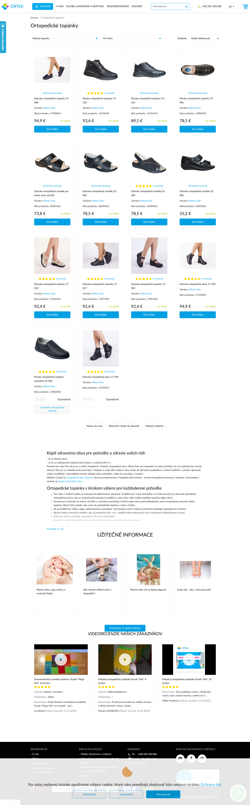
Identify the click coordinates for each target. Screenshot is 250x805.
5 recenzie (109, 279)
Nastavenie (126, 794)
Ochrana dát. (211, 785)
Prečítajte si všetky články (125, 628)
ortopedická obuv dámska (79, 477)
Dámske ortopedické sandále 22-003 (197, 193)
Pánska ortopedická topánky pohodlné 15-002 (49, 379)
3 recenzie (61, 279)
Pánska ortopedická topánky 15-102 (99, 100)
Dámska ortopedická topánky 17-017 (100, 286)
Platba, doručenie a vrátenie (85, 6)
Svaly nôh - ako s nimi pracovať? (194, 590)
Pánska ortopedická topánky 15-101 (148, 100)
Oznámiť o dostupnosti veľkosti (52, 409)
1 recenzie (109, 93)
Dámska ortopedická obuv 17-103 (197, 284)
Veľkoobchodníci (117, 6)
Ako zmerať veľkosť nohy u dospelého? (98, 592)
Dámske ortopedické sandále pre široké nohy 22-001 (51, 193)
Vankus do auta (94, 426)
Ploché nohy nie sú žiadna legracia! (148, 590)
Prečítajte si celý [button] (55, 529)
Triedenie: (182, 38)
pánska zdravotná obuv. (70, 481)
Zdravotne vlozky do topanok (124, 426)
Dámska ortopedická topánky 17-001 (148, 286)
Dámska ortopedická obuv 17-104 (101, 377)
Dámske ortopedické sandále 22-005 (100, 193)
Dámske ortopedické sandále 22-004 (148, 193)
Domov (34, 18)
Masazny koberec (154, 426)
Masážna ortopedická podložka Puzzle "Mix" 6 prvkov (122, 681)
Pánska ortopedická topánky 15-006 (196, 100)
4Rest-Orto (49, 108)
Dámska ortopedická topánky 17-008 (51, 100)
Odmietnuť (89, 794)
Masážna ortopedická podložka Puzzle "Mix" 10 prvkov (186, 681)
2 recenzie (61, 371)
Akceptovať (163, 794)
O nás (60, 6)
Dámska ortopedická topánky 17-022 (51, 286)
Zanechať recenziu (52, 93)
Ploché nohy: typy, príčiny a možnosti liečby (51, 592)
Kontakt (137, 6)
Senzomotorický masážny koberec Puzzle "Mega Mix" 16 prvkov (59, 681)
